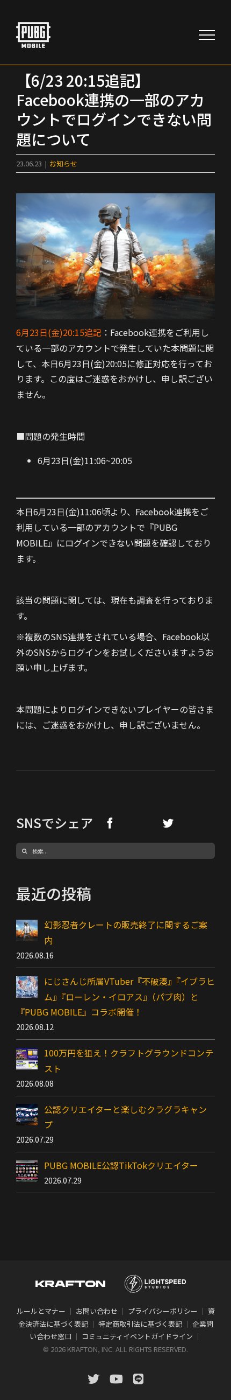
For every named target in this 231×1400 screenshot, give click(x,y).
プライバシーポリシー (163, 1311)
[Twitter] (168, 822)
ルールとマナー (41, 1311)
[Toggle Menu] (206, 35)
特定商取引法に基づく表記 (140, 1324)
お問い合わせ (97, 1311)
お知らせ (63, 163)
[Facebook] (110, 822)
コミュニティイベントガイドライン (137, 1336)
